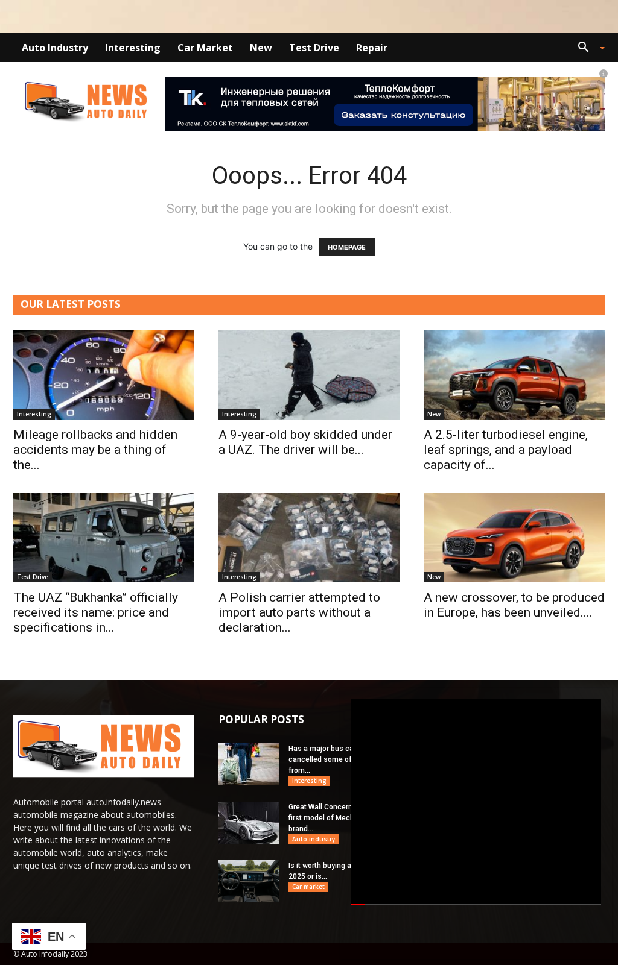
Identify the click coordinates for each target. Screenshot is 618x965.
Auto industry (55, 47)
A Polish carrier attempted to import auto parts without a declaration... (299, 612)
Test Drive (314, 47)
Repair (371, 47)
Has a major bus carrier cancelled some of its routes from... (337, 759)
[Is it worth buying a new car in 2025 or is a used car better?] (248, 881)
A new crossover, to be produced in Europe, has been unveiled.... (514, 605)
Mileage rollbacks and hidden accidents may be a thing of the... (95, 449)
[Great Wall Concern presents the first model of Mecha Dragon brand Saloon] (248, 823)
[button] (587, 48)
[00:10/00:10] (476, 802)
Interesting (133, 47)
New (261, 47)
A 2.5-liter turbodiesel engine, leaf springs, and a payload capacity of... (506, 449)
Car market (205, 47)
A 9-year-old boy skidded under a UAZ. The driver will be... (305, 442)
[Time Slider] (476, 905)
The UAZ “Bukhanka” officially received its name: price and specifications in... (95, 612)
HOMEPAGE (347, 247)
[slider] (476, 905)
